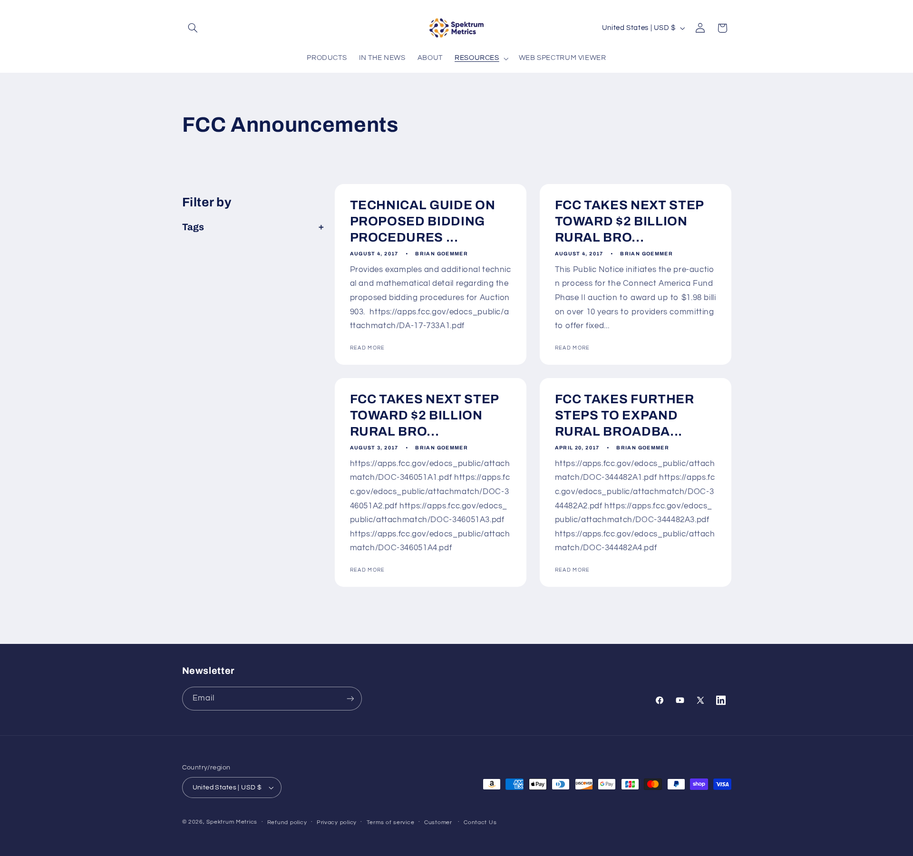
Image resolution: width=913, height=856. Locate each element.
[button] (193, 28)
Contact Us (480, 822)
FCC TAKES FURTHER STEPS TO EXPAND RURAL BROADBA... (624, 415)
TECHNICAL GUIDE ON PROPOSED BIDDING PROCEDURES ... (422, 222)
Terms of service (391, 822)
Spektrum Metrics (231, 822)
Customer (438, 822)
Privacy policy (337, 822)
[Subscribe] (350, 698)
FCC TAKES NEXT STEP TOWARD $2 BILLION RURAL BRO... (629, 222)
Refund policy (287, 822)
